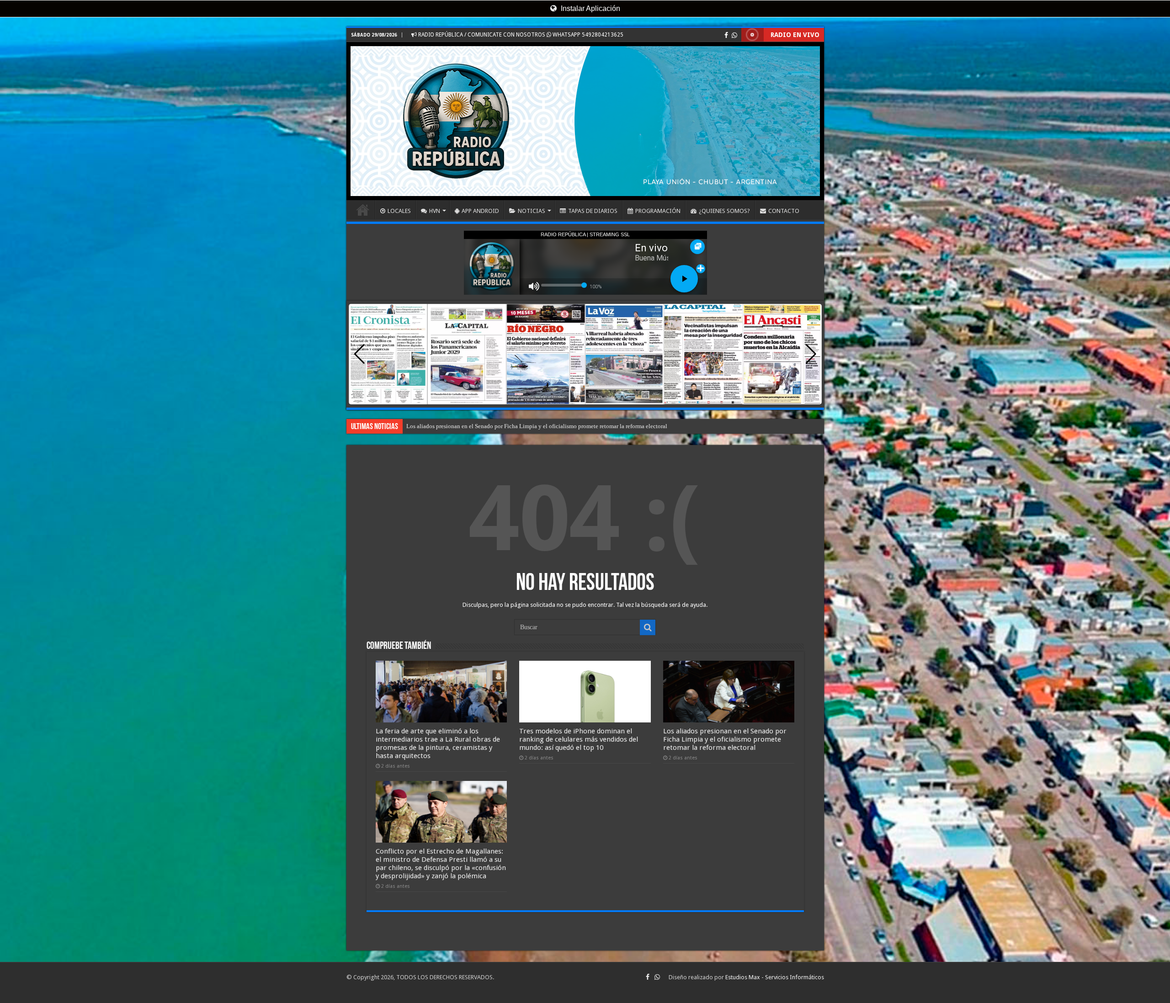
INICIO (363, 209)
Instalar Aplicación (589, 8)
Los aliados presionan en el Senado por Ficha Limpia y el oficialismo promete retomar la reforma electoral (725, 739)
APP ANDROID (480, 210)
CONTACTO (783, 210)
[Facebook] (726, 35)
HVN (434, 210)
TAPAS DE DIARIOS (592, 210)
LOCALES (399, 210)
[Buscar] (647, 627)
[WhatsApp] (734, 35)
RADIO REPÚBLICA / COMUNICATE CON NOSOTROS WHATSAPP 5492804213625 (520, 35)
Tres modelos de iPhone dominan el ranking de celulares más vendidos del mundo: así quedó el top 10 (578, 739)
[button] (811, 354)
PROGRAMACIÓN (658, 210)
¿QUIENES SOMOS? (724, 210)
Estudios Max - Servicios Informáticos (774, 977)
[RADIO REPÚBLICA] (585, 121)
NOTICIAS (531, 210)
